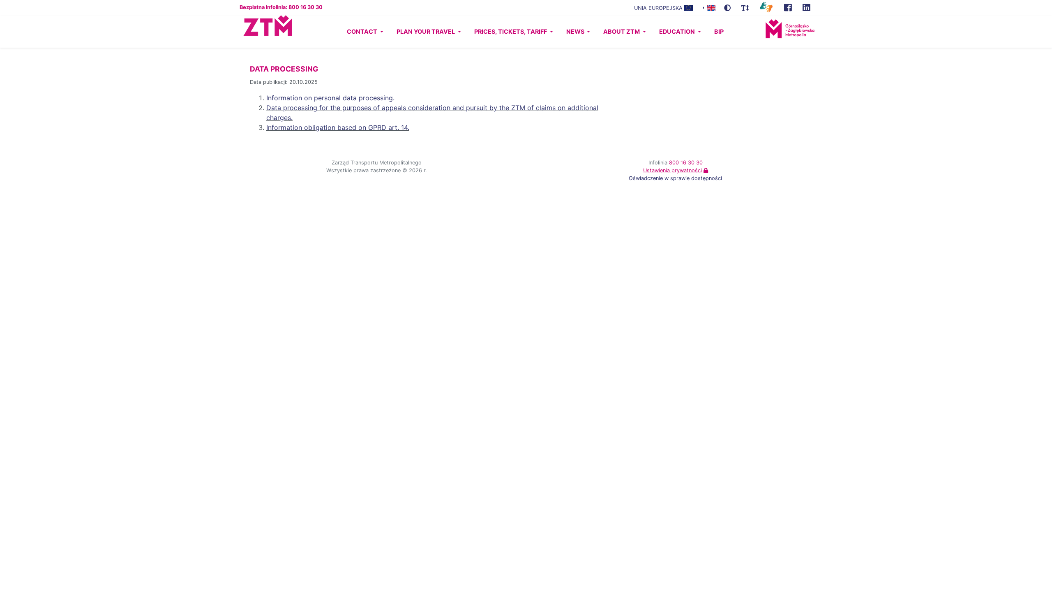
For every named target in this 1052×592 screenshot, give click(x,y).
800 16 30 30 (686, 163)
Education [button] (677, 31)
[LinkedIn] (806, 8)
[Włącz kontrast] (727, 8)
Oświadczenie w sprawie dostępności (675, 178)
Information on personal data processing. (330, 98)
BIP (719, 31)
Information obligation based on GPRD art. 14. (337, 127)
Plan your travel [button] (426, 31)
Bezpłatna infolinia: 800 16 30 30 (281, 7)
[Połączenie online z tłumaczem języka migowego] (766, 6)
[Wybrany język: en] (709, 7)
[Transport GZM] (788, 8)
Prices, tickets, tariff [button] (511, 31)
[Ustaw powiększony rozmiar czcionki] (745, 8)
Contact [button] (362, 31)
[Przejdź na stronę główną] (260, 31)
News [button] (576, 31)
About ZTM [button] (622, 31)
